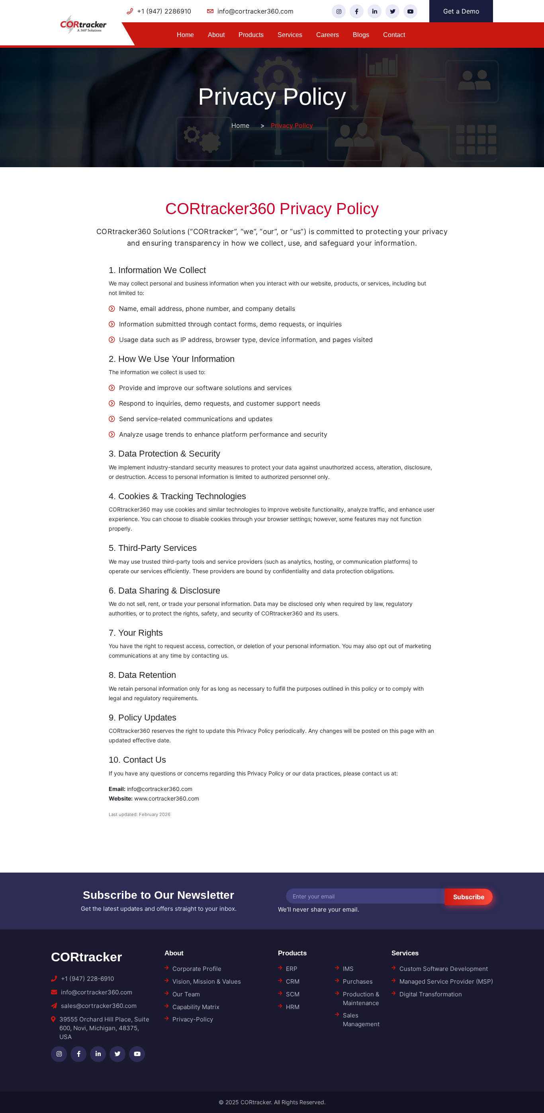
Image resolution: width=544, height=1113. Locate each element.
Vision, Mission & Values (206, 981)
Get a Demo (461, 11)
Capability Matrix (195, 1007)
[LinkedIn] (375, 11)
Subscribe (469, 897)
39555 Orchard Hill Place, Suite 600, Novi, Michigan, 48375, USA (104, 1028)
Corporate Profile (196, 968)
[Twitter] (392, 11)
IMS (348, 968)
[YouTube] (410, 11)
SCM (292, 994)
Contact (394, 34)
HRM (292, 1007)
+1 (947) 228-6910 (87, 978)
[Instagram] (339, 11)
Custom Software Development (443, 968)
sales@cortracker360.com (99, 1006)
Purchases (358, 981)
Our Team (186, 994)
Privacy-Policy (192, 1019)
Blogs (361, 34)
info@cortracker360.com (96, 992)
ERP (291, 968)
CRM (292, 981)
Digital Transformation (430, 994)
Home (185, 34)
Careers (327, 34)
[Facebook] (357, 11)
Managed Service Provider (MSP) (446, 981)
